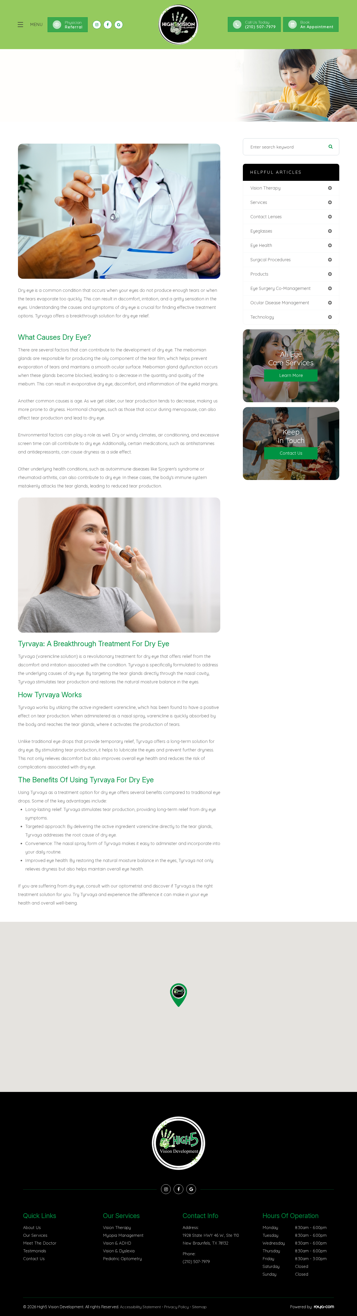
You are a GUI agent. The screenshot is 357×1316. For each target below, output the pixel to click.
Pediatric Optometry (122, 1258)
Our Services (35, 1235)
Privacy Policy (176, 1306)
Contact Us (291, 453)
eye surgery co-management (280, 288)
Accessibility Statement (140, 1306)
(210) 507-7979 (196, 1261)
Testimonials (34, 1250)
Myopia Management (123, 1235)
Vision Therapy (117, 1227)
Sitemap (199, 1306)
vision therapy (265, 188)
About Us (32, 1227)
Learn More (291, 375)
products (259, 274)
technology (262, 317)
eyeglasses (261, 231)
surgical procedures (270, 259)
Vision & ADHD (117, 1243)
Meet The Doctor (39, 1243)
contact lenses (266, 216)
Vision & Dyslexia (119, 1250)
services (258, 202)
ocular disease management (279, 302)
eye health (261, 245)
